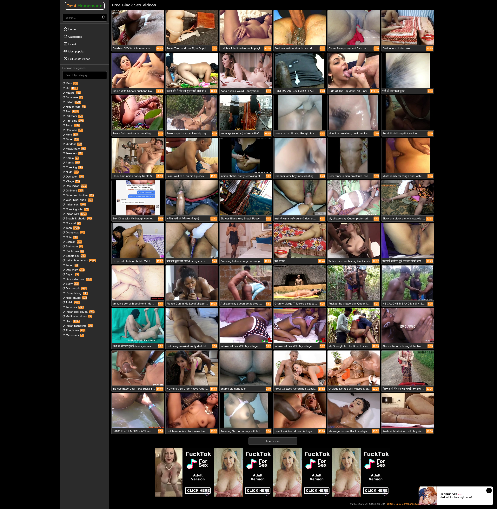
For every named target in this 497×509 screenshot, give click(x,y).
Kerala (71, 157)
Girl (71, 88)
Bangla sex (75, 255)
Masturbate (75, 148)
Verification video (78, 316)
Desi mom (74, 269)
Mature (72, 92)
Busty (71, 283)
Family (72, 162)
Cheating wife (76, 209)
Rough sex (75, 330)
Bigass (71, 274)
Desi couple (75, 288)
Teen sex (74, 153)
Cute (71, 237)
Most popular (76, 51)
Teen (72, 227)
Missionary (74, 335)
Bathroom (73, 246)
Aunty (72, 125)
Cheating (74, 167)
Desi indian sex (78, 279)
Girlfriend (74, 190)
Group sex (74, 232)
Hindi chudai (76, 297)
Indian (73, 102)
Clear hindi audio (78, 199)
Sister (72, 139)
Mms (71, 83)
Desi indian (76, 185)
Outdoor (73, 143)
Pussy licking (76, 293)
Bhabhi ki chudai (78, 218)
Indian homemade (80, 260)
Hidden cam (75, 106)
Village (72, 181)
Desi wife (74, 129)
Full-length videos (79, 58)
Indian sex (75, 204)
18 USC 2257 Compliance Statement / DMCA (411, 504)
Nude (71, 171)
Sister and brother (79, 195)
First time (74, 120)
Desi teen (74, 176)
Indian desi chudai (79, 311)
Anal (71, 111)
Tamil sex (74, 307)
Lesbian (73, 241)
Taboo (71, 265)
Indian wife (75, 213)
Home (72, 29)
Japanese (73, 97)
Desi (84, 5)
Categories (75, 36)
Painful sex (74, 251)
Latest (72, 44)
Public (72, 302)
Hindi (72, 321)
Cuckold (72, 223)
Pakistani (74, 115)
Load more (273, 441)
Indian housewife (78, 325)
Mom (71, 134)
